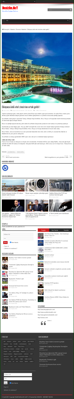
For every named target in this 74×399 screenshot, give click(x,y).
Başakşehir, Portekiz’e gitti (16, 279)
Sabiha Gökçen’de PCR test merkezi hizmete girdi (58, 194)
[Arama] (70, 9)
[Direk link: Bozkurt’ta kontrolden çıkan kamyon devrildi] (41, 266)
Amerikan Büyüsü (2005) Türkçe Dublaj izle (57, 297)
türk (17, 361)
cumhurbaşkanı (23, 344)
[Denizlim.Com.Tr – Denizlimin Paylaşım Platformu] (10, 11)
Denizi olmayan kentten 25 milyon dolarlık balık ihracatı (12, 194)
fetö (22, 349)
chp (11, 344)
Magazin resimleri (18, 354)
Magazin (23, 351)
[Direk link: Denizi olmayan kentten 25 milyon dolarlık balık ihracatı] (13, 191)
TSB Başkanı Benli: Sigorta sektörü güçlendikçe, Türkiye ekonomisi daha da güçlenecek (37, 215)
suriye (5, 361)
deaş (5, 346)
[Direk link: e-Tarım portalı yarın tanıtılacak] (60, 211)
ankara (14, 341)
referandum (6, 359)
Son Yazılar (55, 230)
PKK (11, 356)
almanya (9, 341)
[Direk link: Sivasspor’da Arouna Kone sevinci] (5, 290)
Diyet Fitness (21, 346)
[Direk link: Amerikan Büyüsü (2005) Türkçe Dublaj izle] (41, 301)
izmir (10, 351)
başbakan (6, 344)
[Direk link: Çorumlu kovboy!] (41, 259)
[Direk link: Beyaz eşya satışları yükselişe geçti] (37, 191)
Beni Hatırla (14, 242)
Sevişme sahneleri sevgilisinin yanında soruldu (58, 269)
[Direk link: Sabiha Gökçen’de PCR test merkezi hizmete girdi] (60, 191)
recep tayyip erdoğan (23, 356)
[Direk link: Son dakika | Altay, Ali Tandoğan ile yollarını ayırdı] (5, 297)
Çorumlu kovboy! (49, 255)
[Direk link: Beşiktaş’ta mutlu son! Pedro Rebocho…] (5, 311)
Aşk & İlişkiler (31, 341)
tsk (13, 361)
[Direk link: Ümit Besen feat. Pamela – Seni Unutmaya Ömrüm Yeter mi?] (41, 238)
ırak (4, 364)
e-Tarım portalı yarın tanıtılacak (59, 213)
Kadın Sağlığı (16, 351)
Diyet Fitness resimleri (9, 349)
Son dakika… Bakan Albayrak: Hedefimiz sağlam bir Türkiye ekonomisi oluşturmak (11, 215)
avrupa (24, 341)
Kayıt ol (6, 246)
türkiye (21, 361)
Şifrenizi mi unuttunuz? (10, 248)
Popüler (43, 230)
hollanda (32, 349)
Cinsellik (15, 344)
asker (19, 341)
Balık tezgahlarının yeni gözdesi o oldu (56, 156)
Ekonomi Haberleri (21, 29)
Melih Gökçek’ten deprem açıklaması (55, 290)
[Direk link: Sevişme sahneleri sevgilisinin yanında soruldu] (41, 273)
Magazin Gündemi (8, 354)
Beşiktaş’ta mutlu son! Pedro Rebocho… (20, 307)
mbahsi (8, 110)
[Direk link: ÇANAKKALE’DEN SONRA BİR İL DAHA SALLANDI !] (41, 252)
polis (15, 356)
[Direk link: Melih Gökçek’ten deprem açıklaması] (41, 294)
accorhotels (11, 152)
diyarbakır (10, 346)
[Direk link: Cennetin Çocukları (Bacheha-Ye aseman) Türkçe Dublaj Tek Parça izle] (41, 245)
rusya (12, 359)
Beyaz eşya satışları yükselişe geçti (37, 193)
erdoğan (18, 349)
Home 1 (49, 320)
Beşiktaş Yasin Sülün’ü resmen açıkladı (20, 257)
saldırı (16, 359)
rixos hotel (20, 152)
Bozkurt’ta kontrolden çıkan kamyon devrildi (57, 262)
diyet (15, 346)
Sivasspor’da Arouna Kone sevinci (18, 286)
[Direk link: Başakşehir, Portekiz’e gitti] (5, 283)
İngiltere (31, 361)
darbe (29, 344)
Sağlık (21, 359)
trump (9, 361)
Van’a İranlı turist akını (12, 156)
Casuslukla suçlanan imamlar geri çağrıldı (56, 276)
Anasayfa (6, 29)
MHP (31, 354)
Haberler (12, 29)
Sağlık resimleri (28, 359)
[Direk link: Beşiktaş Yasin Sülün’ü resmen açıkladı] (5, 262)
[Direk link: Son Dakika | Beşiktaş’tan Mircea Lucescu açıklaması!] (5, 318)
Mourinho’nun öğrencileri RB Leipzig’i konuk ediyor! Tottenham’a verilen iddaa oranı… (53, 354)
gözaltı (26, 349)
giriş (16, 226)
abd (4, 341)
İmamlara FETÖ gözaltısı (52, 283)
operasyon (6, 356)
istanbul (5, 351)
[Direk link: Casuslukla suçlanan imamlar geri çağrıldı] (41, 280)
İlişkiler (26, 361)
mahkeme (26, 354)
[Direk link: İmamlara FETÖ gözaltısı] (41, 287)
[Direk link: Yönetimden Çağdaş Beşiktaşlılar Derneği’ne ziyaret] (5, 269)
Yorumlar (66, 230)
